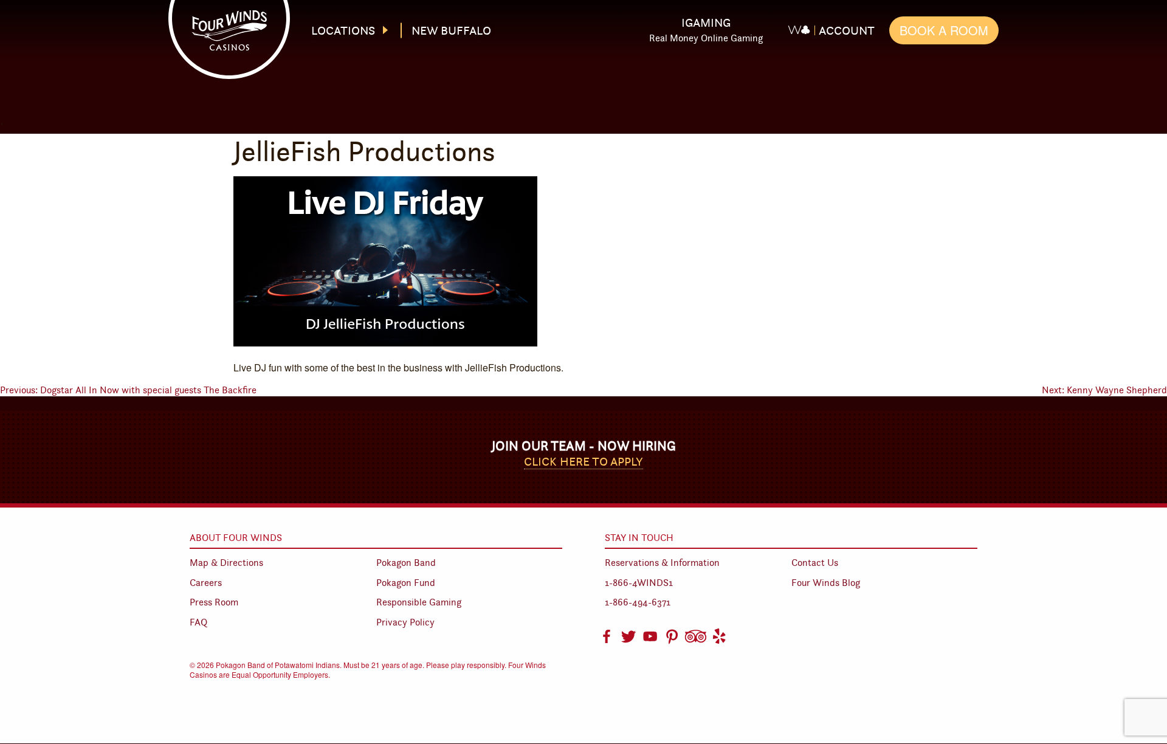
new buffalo (451, 30)
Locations (343, 30)
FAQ (198, 622)
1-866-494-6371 (637, 602)
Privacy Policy (405, 622)
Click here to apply (583, 461)
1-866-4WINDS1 (639, 582)
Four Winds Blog (825, 582)
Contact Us (814, 562)
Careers (206, 582)
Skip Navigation (593, 20)
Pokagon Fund (405, 582)
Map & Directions (226, 562)
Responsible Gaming (418, 602)
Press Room (214, 602)
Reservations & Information (662, 562)
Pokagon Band (406, 562)
